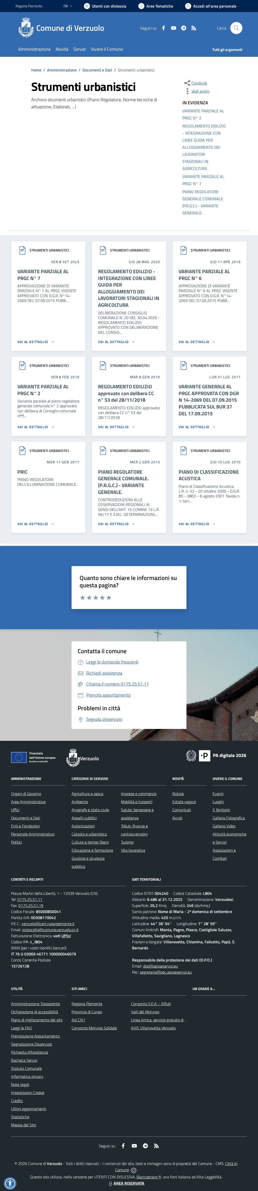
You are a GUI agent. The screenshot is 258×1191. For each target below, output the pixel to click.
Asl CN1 (78, 1020)
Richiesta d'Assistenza (29, 1052)
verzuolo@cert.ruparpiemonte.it (48, 924)
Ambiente (80, 802)
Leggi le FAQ (21, 1028)
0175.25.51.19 (30, 905)
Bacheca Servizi (24, 1060)
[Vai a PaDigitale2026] (216, 755)
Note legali (20, 1084)
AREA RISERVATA (129, 1183)
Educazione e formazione (92, 850)
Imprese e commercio (138, 794)
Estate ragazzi (184, 802)
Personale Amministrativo (32, 834)
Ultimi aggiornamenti (28, 1109)
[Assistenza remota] (133, 1170)
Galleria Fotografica (229, 818)
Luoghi (218, 802)
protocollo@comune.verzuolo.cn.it (50, 930)
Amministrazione (62, 70)
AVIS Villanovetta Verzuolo (153, 1028)
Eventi (218, 794)
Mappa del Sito (23, 1125)
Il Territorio (221, 810)
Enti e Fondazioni (25, 826)
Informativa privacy (27, 1076)
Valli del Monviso (145, 1012)
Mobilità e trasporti (136, 802)
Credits (17, 1101)
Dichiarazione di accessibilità (34, 1012)
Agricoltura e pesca (87, 794)
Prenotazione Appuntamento (35, 1036)
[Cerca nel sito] (236, 28)
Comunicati (181, 810)
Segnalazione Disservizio (31, 1044)
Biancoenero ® (149, 1177)
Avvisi (177, 818)
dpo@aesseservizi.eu (160, 966)
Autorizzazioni (83, 826)
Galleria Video (224, 826)
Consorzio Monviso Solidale (94, 1028)
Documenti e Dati (97, 70)
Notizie (178, 794)
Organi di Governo (26, 794)
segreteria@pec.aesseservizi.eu (166, 972)
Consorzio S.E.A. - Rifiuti (151, 1004)
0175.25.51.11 (29, 899)
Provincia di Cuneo (87, 1012)
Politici (16, 842)
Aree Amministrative (28, 802)
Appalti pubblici (84, 818)
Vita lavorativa (133, 850)
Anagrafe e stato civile (90, 810)
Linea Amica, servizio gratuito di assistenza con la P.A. (175, 1020)
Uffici (15, 810)
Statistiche (20, 1117)
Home (36, 70)
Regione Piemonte (29, 6)
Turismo (127, 842)
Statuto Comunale (26, 1068)
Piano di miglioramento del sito (36, 1020)
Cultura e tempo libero (90, 842)
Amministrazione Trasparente (35, 1004)
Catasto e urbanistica (89, 834)
